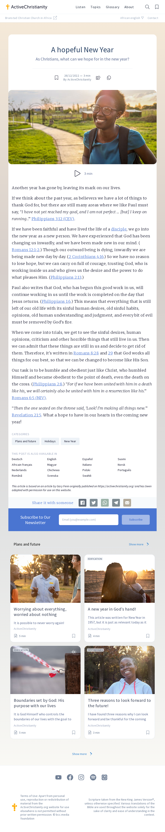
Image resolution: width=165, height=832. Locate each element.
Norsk (121, 465)
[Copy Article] (108, 77)
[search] (147, 7)
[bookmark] (56, 77)
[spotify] (93, 777)
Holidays (50, 441)
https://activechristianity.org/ (116, 486)
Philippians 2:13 (66, 277)
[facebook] (70, 777)
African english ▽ (132, 18)
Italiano (87, 465)
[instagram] (82, 777)
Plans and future (25, 441)
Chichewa (53, 470)
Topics (95, 7)
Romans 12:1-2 (26, 249)
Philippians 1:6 (56, 301)
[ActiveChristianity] (38, 7)
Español (87, 459)
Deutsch (17, 459)
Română (17, 476)
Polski (86, 470)
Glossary (112, 7)
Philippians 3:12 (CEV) (53, 218)
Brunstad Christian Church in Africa (28, 18)
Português (124, 470)
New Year (70, 441)
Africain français (22, 465)
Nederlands (19, 470)
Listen (80, 7)
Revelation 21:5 (26, 415)
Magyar (52, 465)
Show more (136, 544)
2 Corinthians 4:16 (86, 256)
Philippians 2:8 (48, 384)
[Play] (77, 173)
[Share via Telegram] (116, 503)
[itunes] (105, 777)
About (129, 7)
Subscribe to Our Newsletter (35, 519)
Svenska (52, 476)
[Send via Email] (127, 503)
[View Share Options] (98, 77)
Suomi (122, 459)
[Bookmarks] (157, 7)
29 (110, 353)
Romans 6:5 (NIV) (29, 397)
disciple (119, 229)
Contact (153, 18)
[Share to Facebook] (82, 503)
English (51, 459)
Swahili (86, 476)
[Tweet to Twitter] (94, 503)
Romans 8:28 (86, 353)
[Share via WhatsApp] (105, 503)
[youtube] (58, 777)
